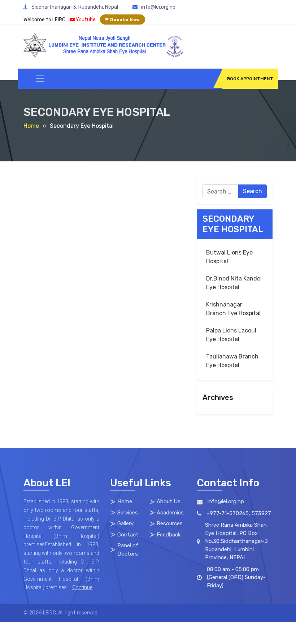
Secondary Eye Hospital (233, 224)
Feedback (168, 534)
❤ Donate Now (122, 19)
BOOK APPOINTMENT (250, 78)
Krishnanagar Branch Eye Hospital (233, 309)
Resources (170, 523)
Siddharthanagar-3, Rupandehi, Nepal (74, 7)
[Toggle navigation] (40, 79)
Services (127, 512)
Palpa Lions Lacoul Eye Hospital (231, 335)
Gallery (125, 523)
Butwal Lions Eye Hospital (229, 257)
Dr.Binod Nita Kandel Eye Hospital (234, 283)
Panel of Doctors (127, 549)
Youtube (85, 20)
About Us (168, 501)
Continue (82, 587)
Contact (127, 534)
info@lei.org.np (158, 7)
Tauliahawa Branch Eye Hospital (232, 361)
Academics (170, 512)
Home (31, 125)
